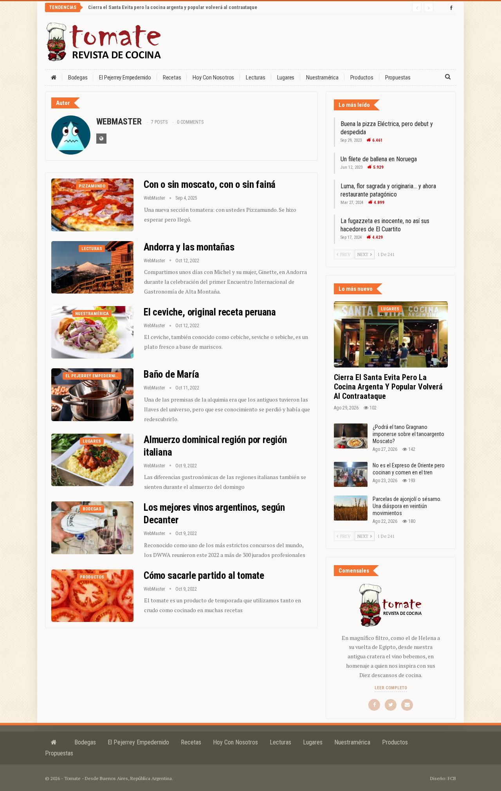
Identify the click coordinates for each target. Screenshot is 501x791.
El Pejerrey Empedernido (125, 77)
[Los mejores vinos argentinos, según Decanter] (92, 527)
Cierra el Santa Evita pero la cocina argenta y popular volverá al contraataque (172, 7)
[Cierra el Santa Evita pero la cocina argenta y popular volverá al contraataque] (391, 334)
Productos (361, 77)
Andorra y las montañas (189, 247)
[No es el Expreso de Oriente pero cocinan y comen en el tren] (351, 474)
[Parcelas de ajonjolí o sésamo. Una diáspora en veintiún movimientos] (351, 508)
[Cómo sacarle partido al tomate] (92, 595)
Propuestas (398, 77)
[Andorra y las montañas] (92, 267)
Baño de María (171, 374)
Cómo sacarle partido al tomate (204, 575)
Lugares (286, 77)
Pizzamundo (92, 186)
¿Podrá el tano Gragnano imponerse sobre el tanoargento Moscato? (408, 434)
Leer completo (391, 687)
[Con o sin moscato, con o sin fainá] (92, 204)
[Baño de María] (92, 394)
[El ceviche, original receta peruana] (92, 332)
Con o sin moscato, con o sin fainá (210, 184)
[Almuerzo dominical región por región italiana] (92, 460)
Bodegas (78, 77)
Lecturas (255, 77)
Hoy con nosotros (213, 77)
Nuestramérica (322, 77)
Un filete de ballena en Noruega (379, 159)
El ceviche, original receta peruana (210, 312)
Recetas (172, 77)
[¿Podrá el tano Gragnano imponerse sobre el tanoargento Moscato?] (351, 436)
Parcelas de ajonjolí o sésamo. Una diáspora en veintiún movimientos (407, 506)
